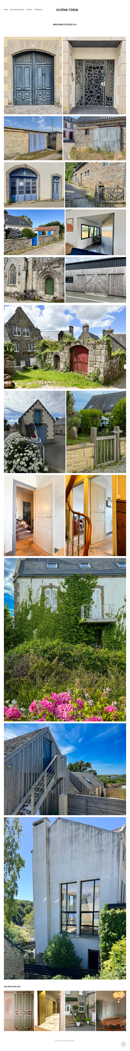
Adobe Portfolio (69, 1041)
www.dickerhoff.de (17, 9)
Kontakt (29, 9)
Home (6, 9)
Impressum (38, 9)
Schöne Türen (67, 9)
